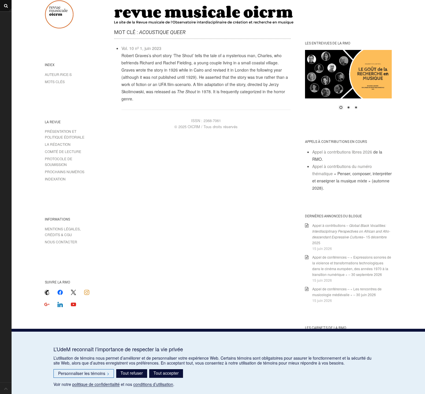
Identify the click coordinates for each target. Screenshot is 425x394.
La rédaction (58, 144)
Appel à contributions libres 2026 (342, 152)
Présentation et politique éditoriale (64, 134)
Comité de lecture (63, 151)
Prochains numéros (64, 171)
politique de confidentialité (96, 384)
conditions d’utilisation (153, 384)
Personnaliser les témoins (83, 373)
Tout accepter (166, 373)
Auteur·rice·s (58, 74)
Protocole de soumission (58, 161)
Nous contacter (61, 241)
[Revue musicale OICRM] (74, 14)
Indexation (55, 178)
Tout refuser (132, 373)
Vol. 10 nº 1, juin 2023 (141, 48)
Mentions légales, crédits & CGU (63, 231)
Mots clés (55, 81)
